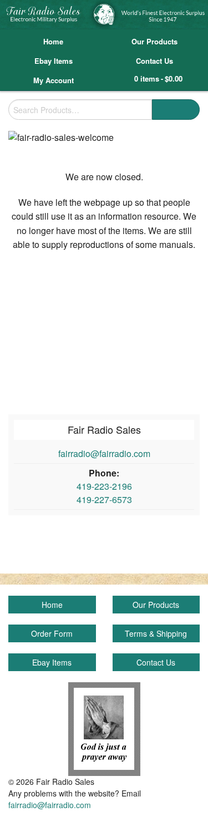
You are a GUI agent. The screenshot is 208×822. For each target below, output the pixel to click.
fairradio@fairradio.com (104, 453)
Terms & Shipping (156, 633)
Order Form (52, 633)
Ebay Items (53, 60)
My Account (53, 80)
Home (53, 41)
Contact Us (154, 60)
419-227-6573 (104, 499)
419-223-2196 (104, 486)
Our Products (154, 41)
